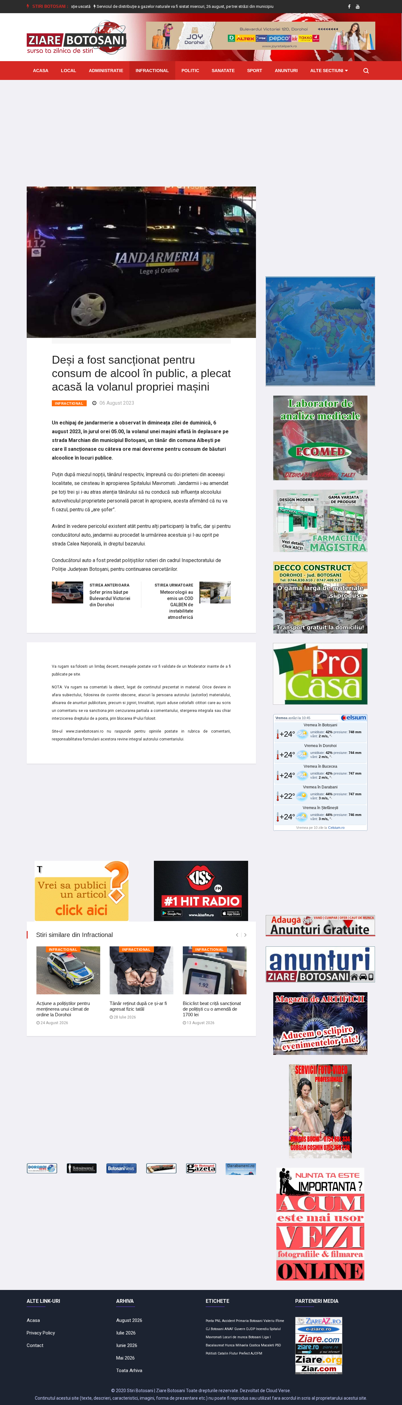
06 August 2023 (117, 403)
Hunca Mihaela (236, 1345)
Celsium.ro (336, 827)
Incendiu (262, 1329)
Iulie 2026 (126, 1333)
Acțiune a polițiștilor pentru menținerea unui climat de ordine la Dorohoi (63, 1009)
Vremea (281, 718)
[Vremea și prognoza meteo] (354, 717)
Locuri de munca (235, 1337)
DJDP (250, 1329)
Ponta (210, 1321)
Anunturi (286, 70)
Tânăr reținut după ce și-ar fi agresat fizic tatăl (138, 1006)
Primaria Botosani (249, 1321)
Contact (35, 1345)
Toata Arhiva (129, 1370)
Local (68, 70)
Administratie (106, 70)
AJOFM (256, 1353)
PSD (278, 1345)
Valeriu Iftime (273, 1321)
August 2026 (129, 1320)
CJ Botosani (215, 1329)
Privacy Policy (41, 1333)
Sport (254, 70)
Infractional (152, 70)
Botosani (254, 1337)
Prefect (244, 1353)
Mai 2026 (125, 1358)
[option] (154, 7)
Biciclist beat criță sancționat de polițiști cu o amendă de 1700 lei (212, 1009)
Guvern (239, 1329)
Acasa (40, 70)
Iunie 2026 (126, 1345)
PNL (218, 1321)
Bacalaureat (215, 1345)
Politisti (211, 1353)
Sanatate (223, 70)
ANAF (229, 1329)
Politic (190, 70)
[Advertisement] (201, 128)
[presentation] (237, 935)
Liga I (266, 1337)
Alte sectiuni (326, 70)
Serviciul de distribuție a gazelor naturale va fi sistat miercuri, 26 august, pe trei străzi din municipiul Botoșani (154, 6)
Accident (228, 1321)
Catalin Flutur (228, 1353)
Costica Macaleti (261, 1345)
